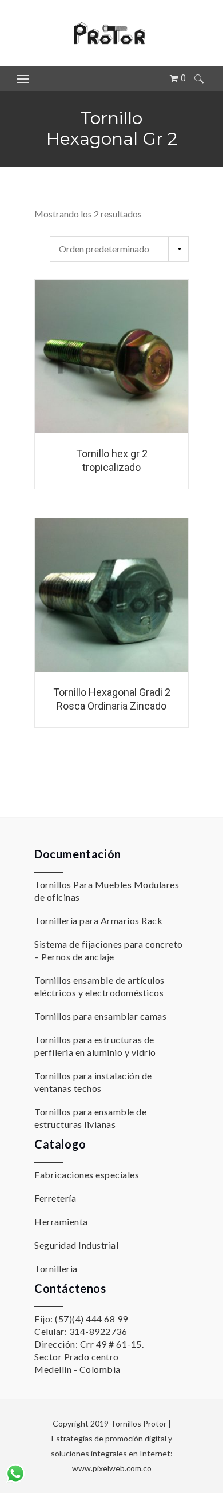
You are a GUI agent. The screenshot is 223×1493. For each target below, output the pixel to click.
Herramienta (61, 1221)
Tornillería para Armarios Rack (98, 920)
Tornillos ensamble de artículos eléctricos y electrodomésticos (99, 986)
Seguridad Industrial (76, 1244)
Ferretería (55, 1198)
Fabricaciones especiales (86, 1174)
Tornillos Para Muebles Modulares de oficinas (106, 890)
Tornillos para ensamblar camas (100, 1016)
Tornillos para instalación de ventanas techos (93, 1082)
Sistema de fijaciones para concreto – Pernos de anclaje (108, 950)
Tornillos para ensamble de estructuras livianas (90, 1118)
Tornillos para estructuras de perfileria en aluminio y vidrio (95, 1046)
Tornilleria (56, 1268)
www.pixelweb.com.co (112, 1468)
